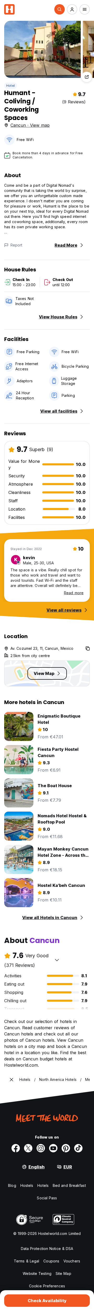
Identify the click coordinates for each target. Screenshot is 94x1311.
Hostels (26, 1185)
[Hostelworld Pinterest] (66, 1148)
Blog (12, 1185)
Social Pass (47, 1198)
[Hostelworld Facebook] (15, 1148)
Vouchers (71, 1261)
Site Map (63, 1273)
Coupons (51, 1261)
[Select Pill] (59, 9)
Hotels (43, 1185)
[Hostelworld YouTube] (53, 1148)
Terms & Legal (26, 1261)
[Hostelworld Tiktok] (78, 1148)
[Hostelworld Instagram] (41, 1148)
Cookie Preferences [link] (47, 1286)
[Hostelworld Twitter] (28, 1148)
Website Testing (37, 1273)
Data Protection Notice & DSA (47, 1248)
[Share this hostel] (86, 77)
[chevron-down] (57, 960)
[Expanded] (11, 1079)
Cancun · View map (30, 125)
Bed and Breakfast (69, 1185)
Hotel (10, 86)
